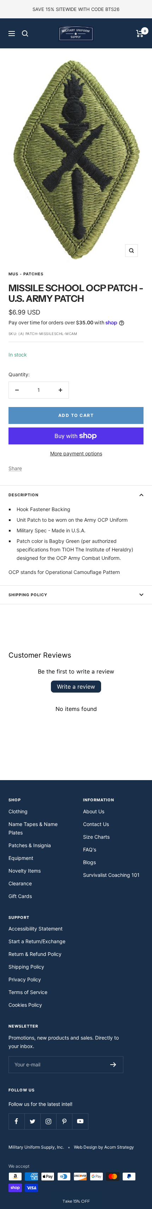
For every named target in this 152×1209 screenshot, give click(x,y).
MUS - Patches (25, 273)
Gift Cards (20, 896)
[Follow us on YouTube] (80, 1121)
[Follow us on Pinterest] (64, 1121)
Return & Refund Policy (35, 954)
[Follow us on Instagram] (48, 1121)
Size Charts (96, 837)
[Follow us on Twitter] (32, 1121)
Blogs (89, 862)
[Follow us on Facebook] (16, 1121)
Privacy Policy (24, 979)
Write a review (76, 686)
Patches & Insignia (29, 845)
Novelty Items (24, 871)
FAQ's (89, 849)
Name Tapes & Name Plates (33, 828)
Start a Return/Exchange (36, 941)
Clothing (18, 811)
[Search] (25, 33)
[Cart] (140, 33)
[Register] (113, 1064)
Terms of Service (27, 992)
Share (15, 468)
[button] (76, 1201)
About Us (93, 811)
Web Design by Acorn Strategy (104, 1147)
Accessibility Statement (35, 929)
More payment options (76, 453)
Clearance (20, 883)
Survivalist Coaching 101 (111, 875)
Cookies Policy (25, 1005)
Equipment (20, 858)
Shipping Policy (27, 594)
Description (23, 494)
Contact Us (96, 824)
